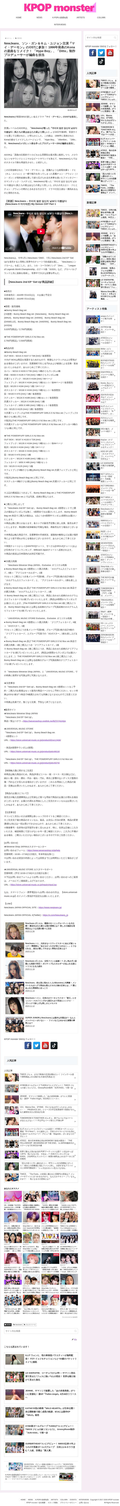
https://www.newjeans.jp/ (50, 907)
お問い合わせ (84, 1503)
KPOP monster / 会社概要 (35, 1503)
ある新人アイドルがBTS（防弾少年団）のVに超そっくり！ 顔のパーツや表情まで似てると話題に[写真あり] (50, 1272)
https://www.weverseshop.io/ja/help (43, 850)
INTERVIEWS (84, 1500)
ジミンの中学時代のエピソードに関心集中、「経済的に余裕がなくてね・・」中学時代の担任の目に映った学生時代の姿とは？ (49, 1230)
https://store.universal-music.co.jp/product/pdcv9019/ (35, 751)
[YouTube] (45, 1045)
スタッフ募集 (53, 1503)
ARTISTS (54, 1500)
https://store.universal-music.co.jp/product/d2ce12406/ (35, 740)
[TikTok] (54, 1045)
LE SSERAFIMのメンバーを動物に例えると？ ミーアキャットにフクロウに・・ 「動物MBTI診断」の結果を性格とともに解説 (69, 1251)
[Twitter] (36, 1045)
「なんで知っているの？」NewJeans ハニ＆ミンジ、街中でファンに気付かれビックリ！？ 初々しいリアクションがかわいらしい (31, 1313)
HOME (23, 1500)
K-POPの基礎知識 (42, 1500)
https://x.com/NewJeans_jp (55, 915)
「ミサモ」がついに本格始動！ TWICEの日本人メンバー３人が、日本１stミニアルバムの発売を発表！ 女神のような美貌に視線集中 (69, 1272)
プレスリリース (31, 1324)
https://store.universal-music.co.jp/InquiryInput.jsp (33, 885)
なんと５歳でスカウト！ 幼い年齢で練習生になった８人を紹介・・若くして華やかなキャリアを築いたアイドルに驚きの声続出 (12, 1251)
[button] (75, 1331)
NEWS (9, 1324)
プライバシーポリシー (68, 1503)
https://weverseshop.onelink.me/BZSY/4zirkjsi (44, 721)
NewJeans (18, 1324)
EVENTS (73, 1500)
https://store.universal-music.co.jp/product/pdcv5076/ (35, 763)
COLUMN (64, 1500)
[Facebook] (28, 1045)
